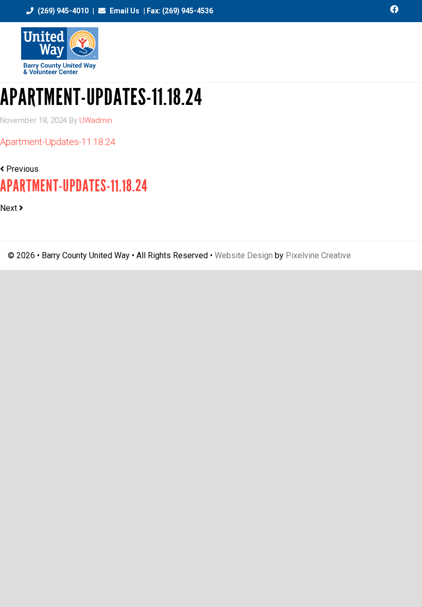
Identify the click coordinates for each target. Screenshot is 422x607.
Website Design (244, 255)
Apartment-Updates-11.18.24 (57, 141)
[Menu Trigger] (395, 47)
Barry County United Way (59, 52)
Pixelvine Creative (318, 255)
